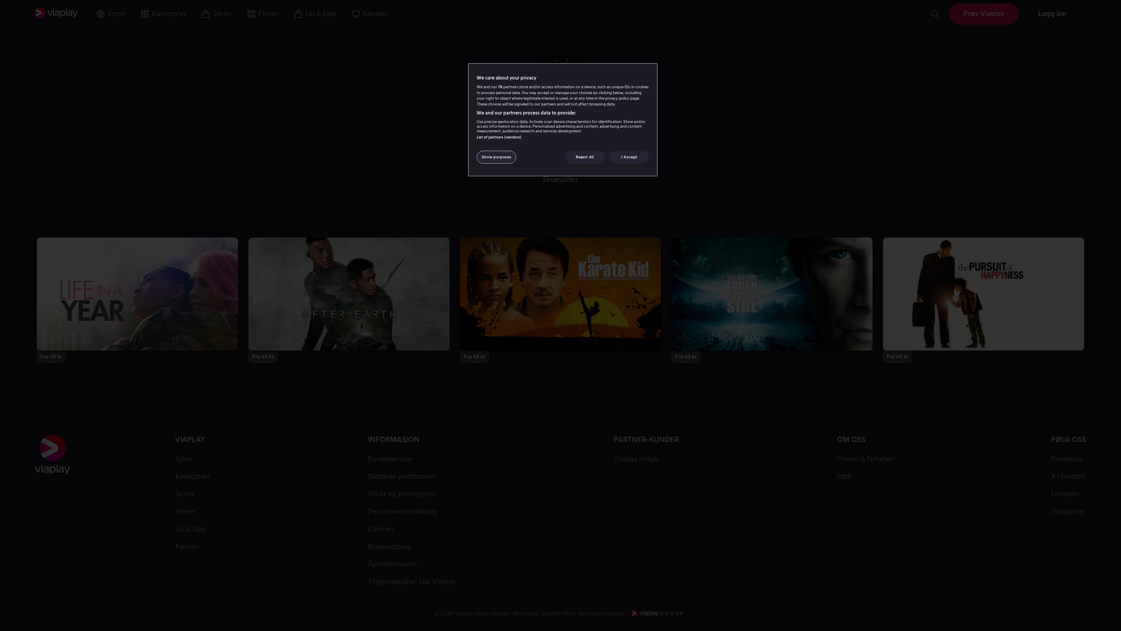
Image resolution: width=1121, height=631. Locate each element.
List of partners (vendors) (499, 137)
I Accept (629, 157)
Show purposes (496, 157)
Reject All (585, 157)
